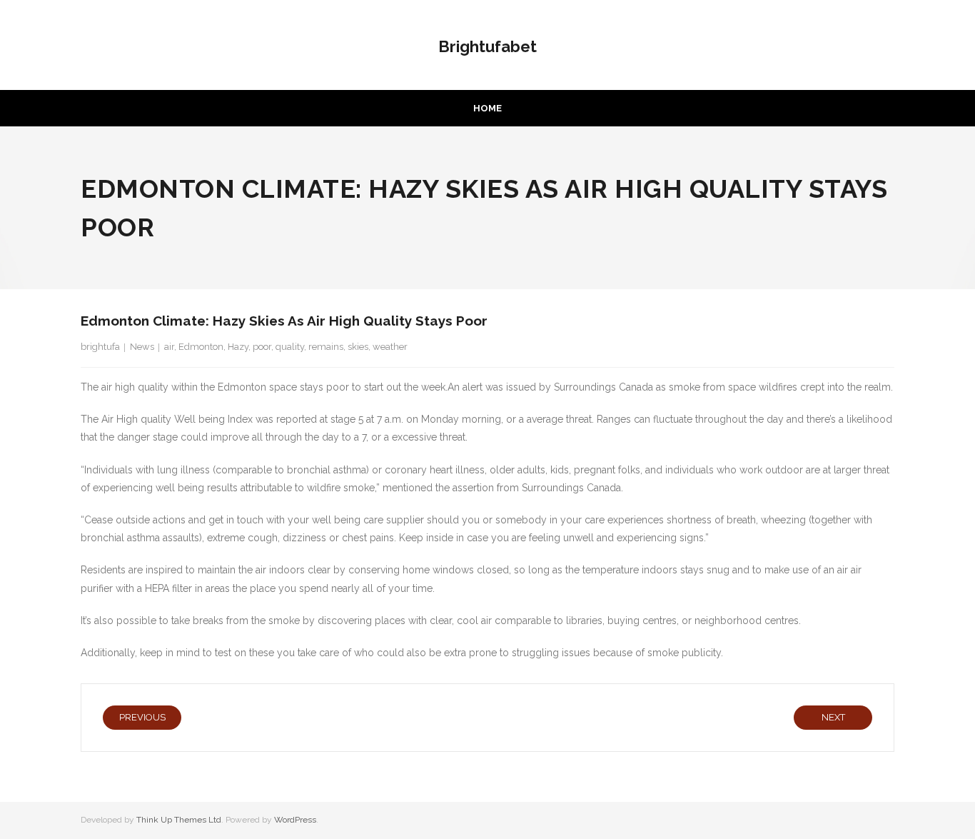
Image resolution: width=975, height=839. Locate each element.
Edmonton (200, 346)
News (142, 346)
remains (325, 346)
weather (390, 346)
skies (358, 346)
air (169, 346)
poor (262, 346)
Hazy (238, 346)
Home (487, 108)
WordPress (295, 820)
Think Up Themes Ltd (178, 820)
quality (290, 346)
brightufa (100, 346)
